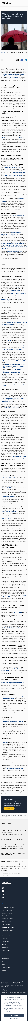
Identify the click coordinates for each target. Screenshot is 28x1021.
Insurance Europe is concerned (18, 293)
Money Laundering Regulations (11, 407)
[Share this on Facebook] (21, 60)
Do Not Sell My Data (5, 983)
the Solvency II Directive (19, 312)
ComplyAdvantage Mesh (8, 907)
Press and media (6, 967)
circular (22, 425)
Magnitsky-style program (19, 458)
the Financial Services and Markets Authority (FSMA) (13, 366)
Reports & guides (6, 947)
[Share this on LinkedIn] (25, 60)
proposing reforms (15, 290)
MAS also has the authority (9, 511)
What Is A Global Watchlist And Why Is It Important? (13, 851)
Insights (3, 52)
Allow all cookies (14, 1015)
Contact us (4, 973)
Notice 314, (7, 418)
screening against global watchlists (14, 768)
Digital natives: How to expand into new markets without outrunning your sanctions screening (12, 845)
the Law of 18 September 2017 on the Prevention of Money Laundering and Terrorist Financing (13, 371)
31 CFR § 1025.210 (17, 612)
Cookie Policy (15, 981)
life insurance (12, 97)
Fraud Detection (6, 924)
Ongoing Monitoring (6, 916)
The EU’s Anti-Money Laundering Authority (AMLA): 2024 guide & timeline (13, 831)
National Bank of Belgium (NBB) (12, 364)
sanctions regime (5, 299)
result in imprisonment (12, 77)
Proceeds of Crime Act (7, 401)
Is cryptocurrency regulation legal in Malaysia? (12, 848)
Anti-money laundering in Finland (9, 837)
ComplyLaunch (5, 941)
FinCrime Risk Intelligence (8, 927)
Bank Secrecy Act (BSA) (18, 215)
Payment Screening (6, 921)
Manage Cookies (14, 1018)
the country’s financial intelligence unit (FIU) (14, 360)
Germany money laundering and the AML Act (12, 839)
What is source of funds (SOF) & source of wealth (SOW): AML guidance (13, 854)
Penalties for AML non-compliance (11, 487)
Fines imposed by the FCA (8, 496)
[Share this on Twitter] (17, 60)
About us (4, 964)
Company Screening (7, 913)
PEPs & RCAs (5, 933)
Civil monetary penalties (8, 477)
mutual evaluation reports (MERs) (13, 175)
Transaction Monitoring (7, 918)
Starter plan (4, 938)
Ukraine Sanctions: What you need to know (11, 834)
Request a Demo (9, 808)
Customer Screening (7, 910)
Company (4, 961)
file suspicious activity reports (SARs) (11, 245)
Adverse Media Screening (8, 936)
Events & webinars (6, 953)
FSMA (4, 376)
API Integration (5, 958)
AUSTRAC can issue (7, 518)
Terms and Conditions (6, 981)
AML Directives (16, 287)
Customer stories (6, 950)
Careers (4, 970)
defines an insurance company (15, 251)
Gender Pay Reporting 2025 (16, 985)
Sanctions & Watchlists (7, 930)
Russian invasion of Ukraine (15, 301)
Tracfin (10, 340)
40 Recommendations (19, 172)
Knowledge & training (7, 955)
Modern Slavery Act (5, 986)
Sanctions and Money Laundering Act (11, 403)
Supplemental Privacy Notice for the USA (14, 982)
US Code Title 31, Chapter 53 (11, 628)
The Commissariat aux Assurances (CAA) (13, 346)
